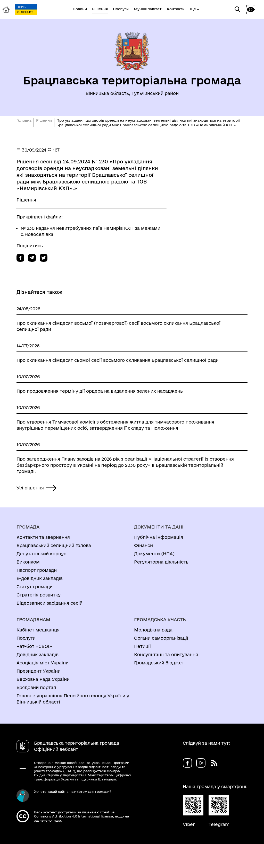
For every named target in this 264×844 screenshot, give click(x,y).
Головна (23, 120)
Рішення (44, 120)
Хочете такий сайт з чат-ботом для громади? (72, 791)
